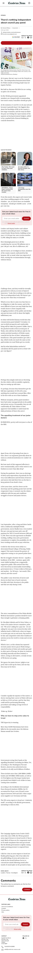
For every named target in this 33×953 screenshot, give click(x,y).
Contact (3, 908)
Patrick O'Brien (6, 28)
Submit (26, 219)
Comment (27, 889)
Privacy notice (11, 223)
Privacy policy (5, 910)
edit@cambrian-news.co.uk (12, 949)
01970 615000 (10, 946)
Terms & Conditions (7, 906)
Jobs (2, 912)
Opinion (3, 15)
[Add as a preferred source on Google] (16, 37)
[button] (3, 3)
